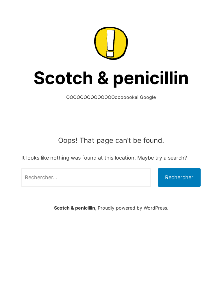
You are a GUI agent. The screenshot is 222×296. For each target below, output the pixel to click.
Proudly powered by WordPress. (133, 208)
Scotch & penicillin (111, 77)
